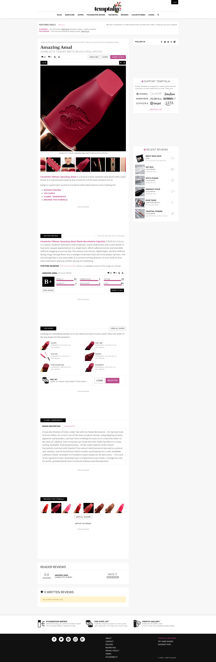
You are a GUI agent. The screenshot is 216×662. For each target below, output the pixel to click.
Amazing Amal (56, 47)
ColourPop (44, 31)
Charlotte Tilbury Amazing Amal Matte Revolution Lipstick (72, 241)
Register (112, 380)
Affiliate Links (110, 236)
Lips (68, 42)
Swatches (94, 57)
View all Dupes (117, 328)
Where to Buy (118, 57)
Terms (108, 654)
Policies (109, 644)
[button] (59, 15)
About (108, 638)
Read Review (48, 290)
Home (42, 42)
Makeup (61, 42)
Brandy (98, 354)
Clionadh (43, 29)
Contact (110, 641)
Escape (53, 343)
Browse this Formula (56, 200)
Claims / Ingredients (55, 196)
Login (175, 2)
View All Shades (83, 517)
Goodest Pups (164, 644)
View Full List (156, 109)
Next (124, 63)
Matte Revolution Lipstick (92, 42)
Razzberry (99, 365)
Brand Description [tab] (51, 426)
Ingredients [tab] (69, 426)
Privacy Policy (112, 651)
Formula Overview (68, 266)
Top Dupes (49, 193)
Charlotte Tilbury (53, 51)
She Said (54, 354)
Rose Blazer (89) (57, 365)
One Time (98, 343)
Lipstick (75, 42)
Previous (121, 63)
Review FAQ (111, 648)
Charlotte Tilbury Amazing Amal (58, 176)
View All (61, 25)
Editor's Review (52, 190)
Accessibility (112, 657)
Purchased (120, 236)
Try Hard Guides (165, 641)
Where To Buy (117, 290)
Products (51, 42)
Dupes (105, 57)
